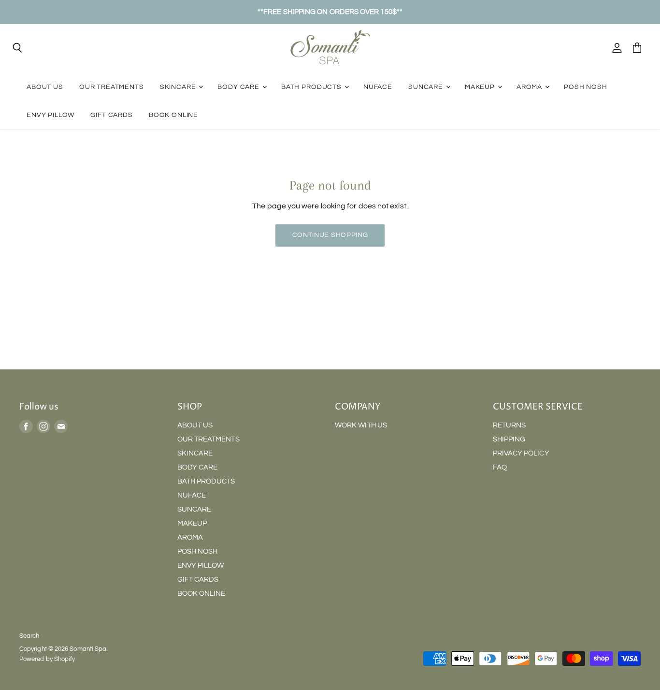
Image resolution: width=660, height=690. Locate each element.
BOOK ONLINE (173, 114)
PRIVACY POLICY (521, 453)
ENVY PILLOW (50, 114)
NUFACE (377, 86)
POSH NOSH (585, 86)
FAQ (500, 467)
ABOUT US (45, 86)
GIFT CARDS (111, 114)
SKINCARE (179, 86)
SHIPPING (509, 439)
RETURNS (509, 425)
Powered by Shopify (47, 659)
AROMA (530, 86)
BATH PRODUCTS (312, 86)
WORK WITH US (361, 425)
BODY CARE (239, 86)
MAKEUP (481, 86)
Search (29, 635)
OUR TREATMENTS (111, 86)
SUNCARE (426, 86)
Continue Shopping (330, 235)
